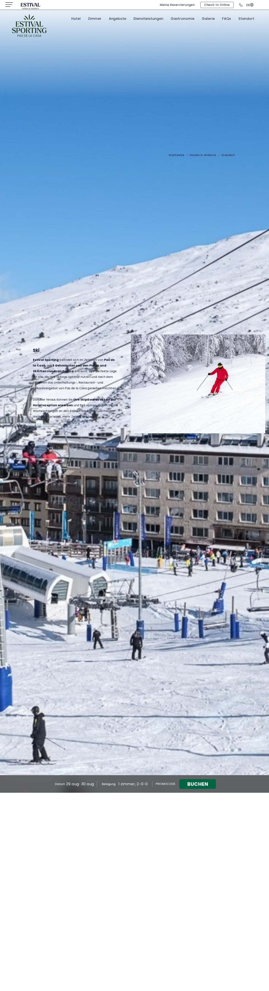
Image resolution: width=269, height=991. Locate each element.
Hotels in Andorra (203, 155)
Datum (60, 784)
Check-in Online (217, 5)
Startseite (176, 155)
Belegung (109, 784)
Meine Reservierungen (177, 5)
